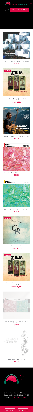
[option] (27, 410)
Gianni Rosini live (16, 246)
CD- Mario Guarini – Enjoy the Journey (16, 136)
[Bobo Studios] (16, 3)
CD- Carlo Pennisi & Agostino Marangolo (16, 61)
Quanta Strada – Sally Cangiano (16, 359)
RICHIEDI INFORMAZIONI (19, 10)
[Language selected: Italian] (26, 410)
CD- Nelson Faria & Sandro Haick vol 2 (16, 209)
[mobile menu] (30, 3)
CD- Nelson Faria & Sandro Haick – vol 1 (16, 173)
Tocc (22, 379)
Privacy (23, 376)
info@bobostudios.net (19, 397)
